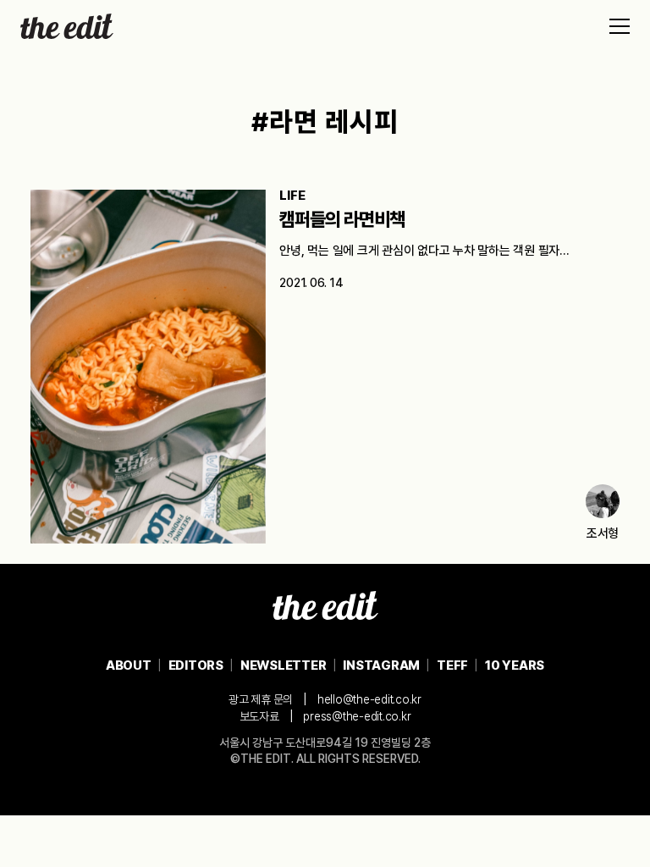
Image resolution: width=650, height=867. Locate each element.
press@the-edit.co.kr (356, 716)
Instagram (381, 665)
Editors (195, 665)
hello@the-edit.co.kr (369, 699)
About (128, 665)
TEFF (452, 665)
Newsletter (283, 665)
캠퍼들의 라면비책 (342, 219)
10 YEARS (514, 665)
